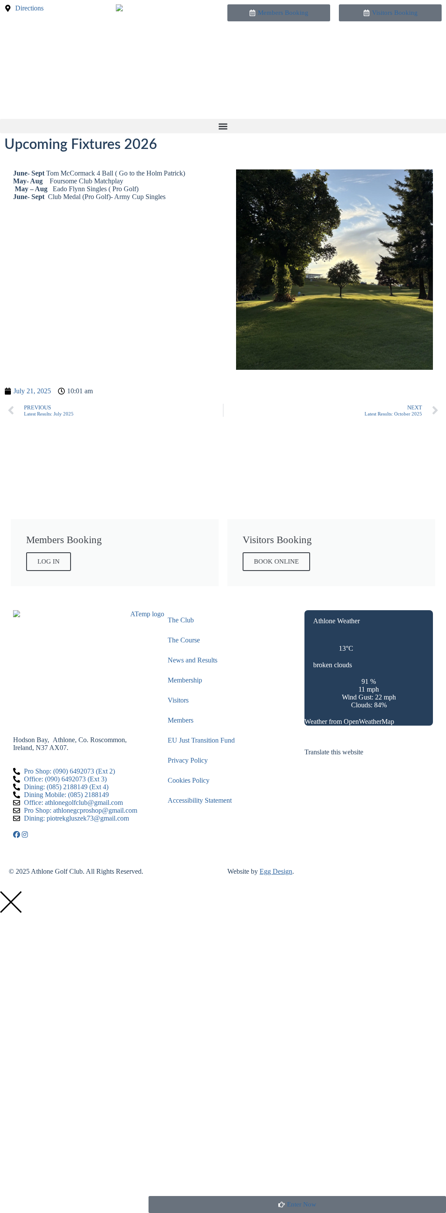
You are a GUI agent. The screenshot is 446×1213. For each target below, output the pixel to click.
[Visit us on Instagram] (25, 834)
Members (180, 720)
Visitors (178, 700)
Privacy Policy (188, 760)
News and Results (192, 660)
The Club (181, 620)
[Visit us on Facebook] (17, 834)
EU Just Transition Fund (201, 740)
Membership (185, 680)
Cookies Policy (188, 780)
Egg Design (276, 871)
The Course (184, 640)
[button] (223, 126)
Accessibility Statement (200, 800)
